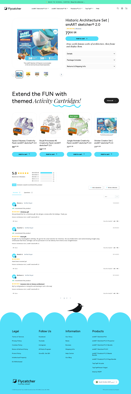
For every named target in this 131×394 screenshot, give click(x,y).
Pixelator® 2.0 (76, 8)
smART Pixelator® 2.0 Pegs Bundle (104, 359)
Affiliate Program (45, 349)
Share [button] (16, 221)
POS (104, 389)
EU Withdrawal (17, 362)
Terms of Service (18, 337)
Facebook (42, 337)
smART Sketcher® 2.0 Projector (103, 341)
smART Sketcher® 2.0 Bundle (102, 345)
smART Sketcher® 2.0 (39, 8)
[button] (115, 221)
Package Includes (74, 60)
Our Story (69, 337)
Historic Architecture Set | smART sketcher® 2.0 (25, 217)
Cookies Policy (17, 345)
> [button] (70, 298)
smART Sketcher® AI (59, 8)
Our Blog (69, 357)
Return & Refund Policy (20, 349)
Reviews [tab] (15, 192)
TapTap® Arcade (98, 363)
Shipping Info (70, 349)
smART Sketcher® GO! (100, 349)
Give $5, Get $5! (44, 353)
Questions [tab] (27, 192)
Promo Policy (16, 353)
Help (97, 8)
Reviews (68, 345)
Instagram (42, 345)
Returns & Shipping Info (76, 66)
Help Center (70, 353)
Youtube (42, 341)
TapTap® (88, 8)
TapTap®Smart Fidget (100, 367)
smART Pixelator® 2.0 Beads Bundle (102, 354)
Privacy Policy (17, 341)
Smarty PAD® (97, 372)
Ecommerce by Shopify (113, 389)
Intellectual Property (19, 357)
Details (69, 54)
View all (111, 101)
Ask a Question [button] (96, 187)
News (67, 341)
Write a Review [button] (112, 187)
